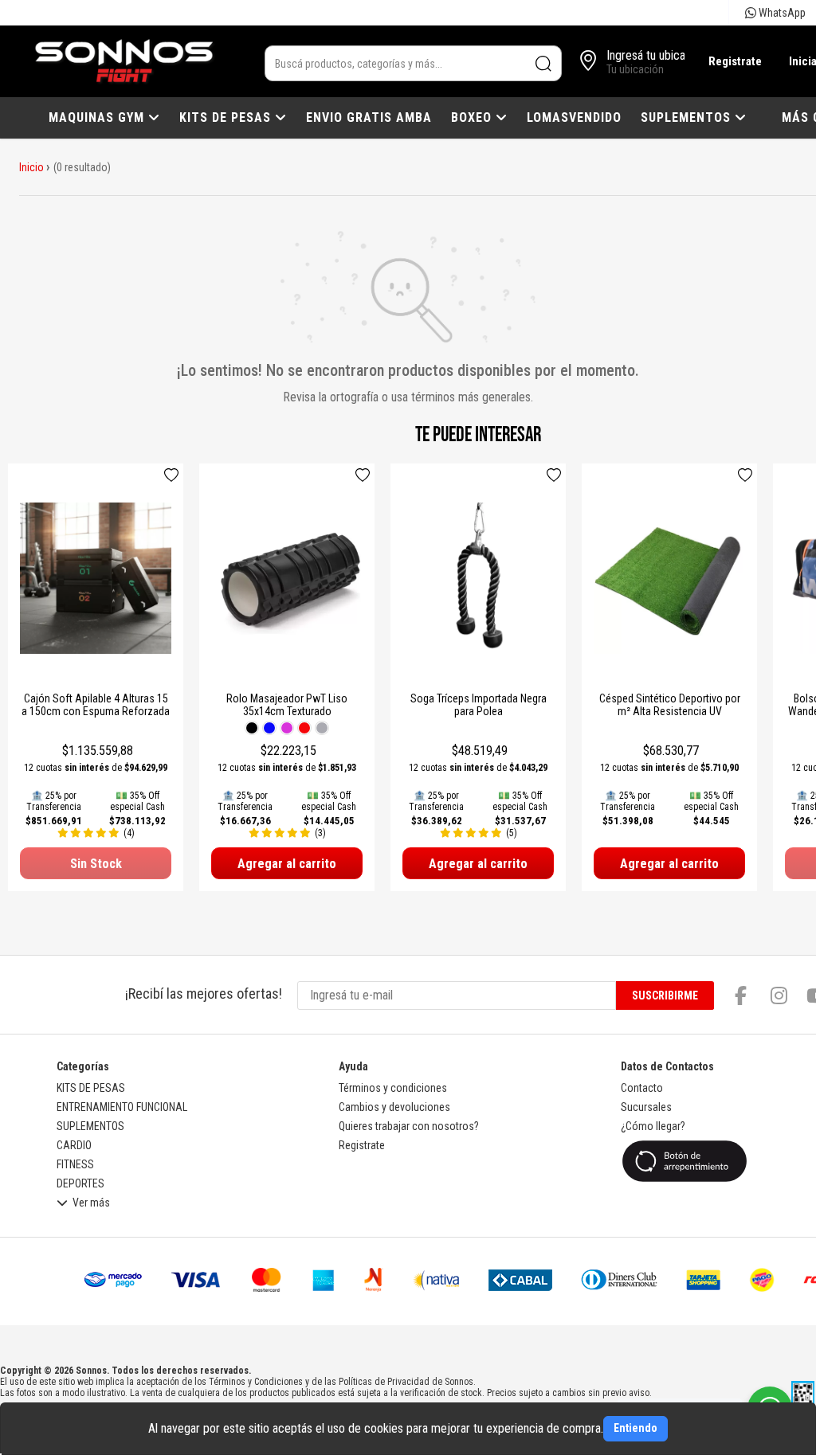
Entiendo (635, 1428)
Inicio (31, 167)
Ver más (91, 1203)
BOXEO (473, 117)
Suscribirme (665, 995)
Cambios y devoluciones (394, 1107)
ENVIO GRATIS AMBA (369, 117)
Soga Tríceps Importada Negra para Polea (478, 705)
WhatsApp (781, 12)
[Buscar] (544, 63)
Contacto (642, 1087)
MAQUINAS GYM (98, 117)
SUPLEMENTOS (688, 117)
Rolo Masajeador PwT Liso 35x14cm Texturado (286, 705)
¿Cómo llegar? (653, 1126)
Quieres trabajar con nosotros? (409, 1126)
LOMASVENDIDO (574, 117)
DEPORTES (80, 1183)
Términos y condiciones (393, 1087)
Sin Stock (96, 863)
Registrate (735, 61)
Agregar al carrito (286, 863)
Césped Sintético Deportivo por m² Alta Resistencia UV (669, 705)
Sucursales (646, 1107)
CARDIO (74, 1145)
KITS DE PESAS (227, 117)
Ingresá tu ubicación (656, 55)
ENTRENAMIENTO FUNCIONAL (122, 1107)
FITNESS (75, 1164)
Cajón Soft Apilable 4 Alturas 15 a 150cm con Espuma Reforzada (96, 705)
